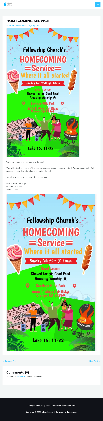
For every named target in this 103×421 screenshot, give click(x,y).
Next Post (94, 361)
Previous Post (10, 361)
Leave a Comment (14, 25)
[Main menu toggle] (97, 4)
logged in (21, 376)
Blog (25, 25)
